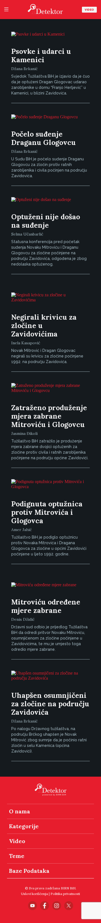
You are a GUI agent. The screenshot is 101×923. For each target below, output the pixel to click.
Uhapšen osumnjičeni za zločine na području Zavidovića (50, 704)
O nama (19, 811)
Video (89, 9)
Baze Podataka (29, 870)
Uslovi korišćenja (34, 894)
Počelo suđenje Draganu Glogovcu (43, 138)
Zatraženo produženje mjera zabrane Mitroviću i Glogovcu (49, 416)
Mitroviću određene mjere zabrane (45, 606)
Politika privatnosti (65, 894)
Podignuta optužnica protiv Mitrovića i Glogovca (46, 512)
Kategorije (24, 826)
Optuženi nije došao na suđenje (45, 221)
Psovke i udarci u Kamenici (41, 55)
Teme (16, 855)
